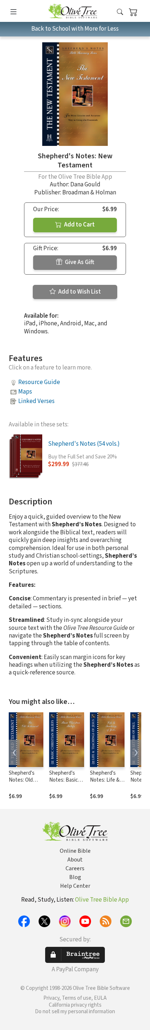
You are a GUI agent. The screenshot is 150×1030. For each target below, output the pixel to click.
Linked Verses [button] (36, 401)
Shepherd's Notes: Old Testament (22, 780)
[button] (120, 12)
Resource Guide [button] (39, 382)
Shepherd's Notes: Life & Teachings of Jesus (104, 783)
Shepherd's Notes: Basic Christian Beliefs (63, 783)
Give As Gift (79, 262)
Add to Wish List (79, 291)
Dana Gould (85, 184)
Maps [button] (25, 391)
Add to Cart (79, 224)
